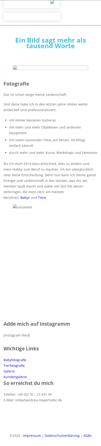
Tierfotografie (14, 365)
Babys (25, 197)
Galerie (9, 371)
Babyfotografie (15, 360)
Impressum (32, 435)
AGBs (87, 435)
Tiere (42, 197)
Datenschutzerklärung (62, 435)
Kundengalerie (15, 377)
